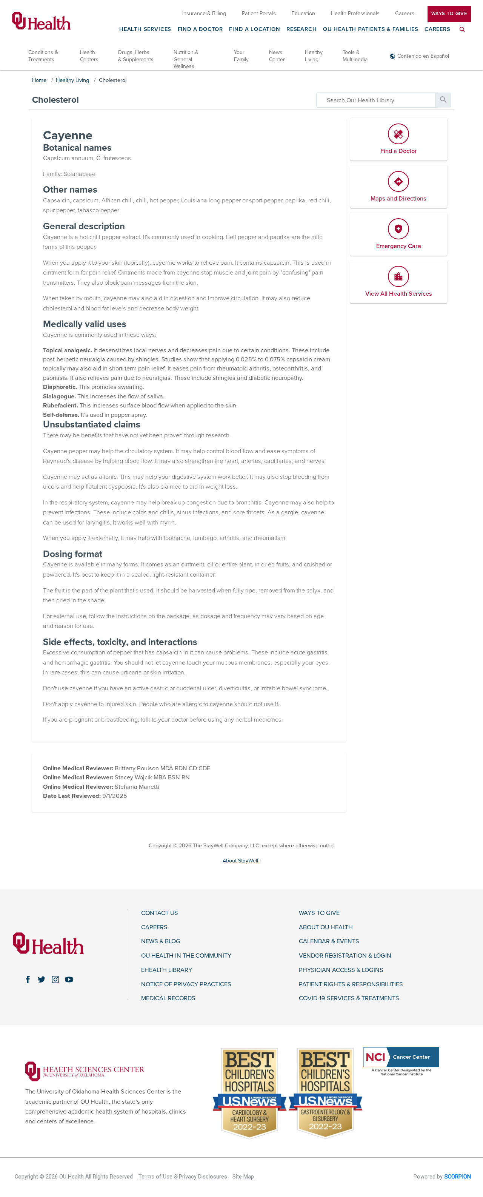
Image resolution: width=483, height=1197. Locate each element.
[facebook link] (28, 979)
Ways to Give (319, 913)
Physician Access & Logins (341, 970)
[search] (376, 100)
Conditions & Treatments (43, 55)
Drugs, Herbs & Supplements (136, 55)
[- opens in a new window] (85, 1071)
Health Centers (89, 55)
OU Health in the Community (186, 955)
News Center (277, 55)
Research (301, 29)
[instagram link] (55, 979)
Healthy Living (314, 55)
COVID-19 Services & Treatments (349, 998)
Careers (438, 29)
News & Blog (160, 941)
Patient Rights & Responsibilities (351, 984)
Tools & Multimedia (355, 55)
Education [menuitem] (303, 13)
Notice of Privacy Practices (186, 984)
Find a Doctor (200, 29)
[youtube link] (69, 979)
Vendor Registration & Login (345, 955)
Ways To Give (449, 14)
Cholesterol (112, 80)
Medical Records (168, 998)
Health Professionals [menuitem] (355, 13)
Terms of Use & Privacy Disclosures (182, 1177)
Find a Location (254, 29)
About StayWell (240, 861)
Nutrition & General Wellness (186, 59)
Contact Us (159, 913)
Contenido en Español (423, 56)
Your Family (241, 55)
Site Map (243, 1177)
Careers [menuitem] (404, 13)
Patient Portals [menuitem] (259, 13)
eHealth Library (166, 970)
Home (39, 80)
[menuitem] (462, 34)
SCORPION (458, 1177)
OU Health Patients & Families (370, 29)
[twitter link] (41, 979)
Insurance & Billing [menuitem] (204, 13)
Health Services (145, 29)
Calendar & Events (329, 941)
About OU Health (326, 927)
